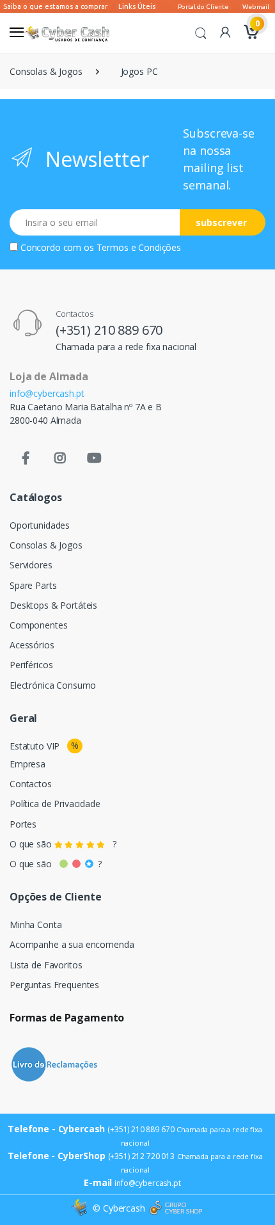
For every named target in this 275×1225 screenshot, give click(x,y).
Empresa (27, 764)
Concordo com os (100, 247)
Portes (23, 824)
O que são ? (63, 844)
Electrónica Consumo (53, 685)
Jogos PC (139, 71)
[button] (201, 32)
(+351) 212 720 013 (141, 1156)
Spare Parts (33, 585)
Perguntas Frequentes (54, 985)
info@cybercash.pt (47, 393)
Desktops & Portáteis (53, 605)
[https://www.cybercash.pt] (66, 33)
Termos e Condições (139, 247)
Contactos (31, 784)
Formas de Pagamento (67, 1018)
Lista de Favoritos (46, 965)
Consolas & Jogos (46, 71)
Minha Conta (35, 924)
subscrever (221, 222)
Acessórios (32, 645)
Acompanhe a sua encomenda (72, 944)
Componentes (38, 625)
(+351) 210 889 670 (109, 330)
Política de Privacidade (55, 803)
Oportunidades (40, 525)
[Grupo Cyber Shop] (176, 1208)
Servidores (31, 565)
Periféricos (31, 665)
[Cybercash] (80, 1208)
